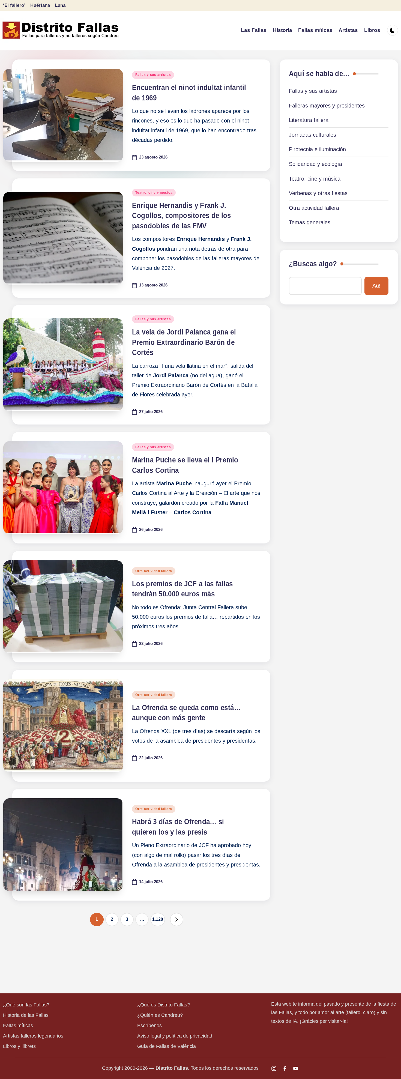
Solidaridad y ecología (315, 164)
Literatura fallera (308, 120)
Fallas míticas (18, 1025)
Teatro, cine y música (153, 193)
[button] (176, 919)
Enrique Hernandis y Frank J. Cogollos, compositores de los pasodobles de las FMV (181, 215)
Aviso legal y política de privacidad (174, 1036)
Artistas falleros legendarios (33, 1036)
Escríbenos (149, 1025)
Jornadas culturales (312, 135)
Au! (376, 286)
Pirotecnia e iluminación (317, 149)
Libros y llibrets (19, 1046)
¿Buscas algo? (313, 264)
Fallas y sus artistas (153, 75)
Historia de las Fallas (26, 1015)
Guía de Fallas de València (166, 1046)
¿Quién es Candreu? (160, 1015)
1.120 (157, 919)
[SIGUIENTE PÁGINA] (176, 919)
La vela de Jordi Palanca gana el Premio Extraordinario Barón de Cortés (184, 342)
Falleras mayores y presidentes (327, 106)
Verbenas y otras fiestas (318, 193)
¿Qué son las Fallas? (26, 1005)
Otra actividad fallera (153, 571)
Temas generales (309, 222)
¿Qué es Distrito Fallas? (163, 1005)
